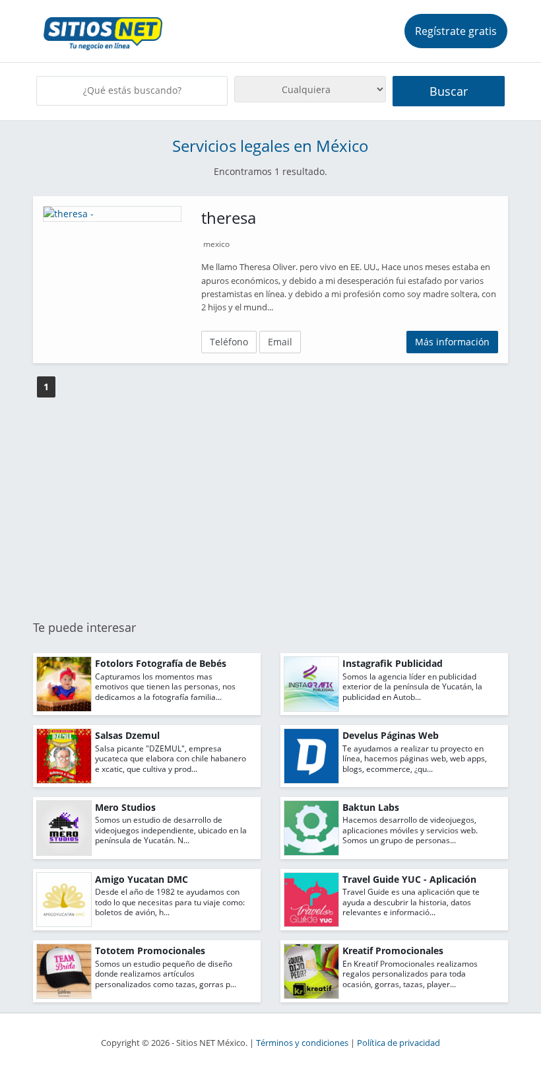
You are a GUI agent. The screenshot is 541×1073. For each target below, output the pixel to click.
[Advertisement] (270, 509)
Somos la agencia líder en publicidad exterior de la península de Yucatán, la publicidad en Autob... (412, 687)
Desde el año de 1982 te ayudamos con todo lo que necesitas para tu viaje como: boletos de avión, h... (170, 902)
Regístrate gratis (456, 31)
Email (280, 341)
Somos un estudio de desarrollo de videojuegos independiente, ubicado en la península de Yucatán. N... (171, 830)
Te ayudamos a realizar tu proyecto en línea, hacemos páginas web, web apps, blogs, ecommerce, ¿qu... (414, 759)
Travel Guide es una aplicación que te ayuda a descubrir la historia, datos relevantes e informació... (411, 902)
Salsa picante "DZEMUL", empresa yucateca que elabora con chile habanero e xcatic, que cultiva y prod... (170, 759)
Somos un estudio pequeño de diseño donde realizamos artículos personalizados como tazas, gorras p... (165, 974)
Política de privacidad (398, 1043)
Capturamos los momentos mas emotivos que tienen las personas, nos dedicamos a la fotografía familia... (165, 687)
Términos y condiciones (302, 1043)
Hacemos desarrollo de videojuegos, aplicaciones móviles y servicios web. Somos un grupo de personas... (410, 830)
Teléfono (229, 341)
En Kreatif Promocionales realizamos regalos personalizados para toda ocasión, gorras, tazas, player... (410, 974)
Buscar (449, 91)
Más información (452, 341)
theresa (228, 217)
